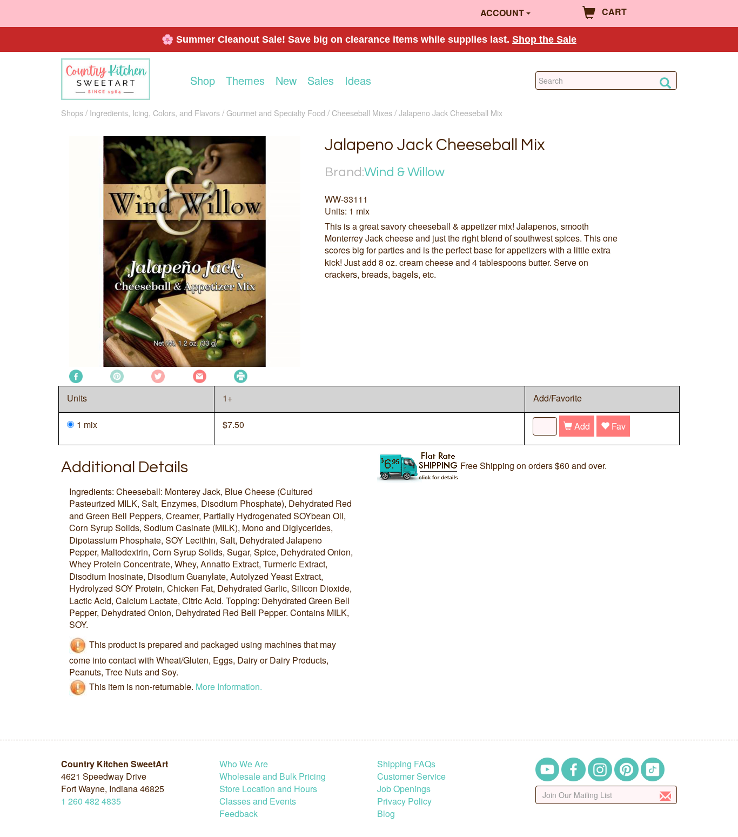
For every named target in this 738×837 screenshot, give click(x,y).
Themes (245, 80)
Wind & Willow (404, 172)
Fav (617, 426)
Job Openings (404, 788)
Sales (320, 80)
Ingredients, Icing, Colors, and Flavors (155, 112)
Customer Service (411, 776)
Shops (72, 112)
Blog (386, 813)
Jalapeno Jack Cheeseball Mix (450, 112)
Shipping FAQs (406, 764)
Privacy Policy (404, 801)
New (286, 80)
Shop (202, 80)
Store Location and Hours (268, 788)
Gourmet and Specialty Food (275, 112)
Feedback (238, 813)
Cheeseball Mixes (362, 112)
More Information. (229, 686)
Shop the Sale (544, 39)
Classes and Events (257, 801)
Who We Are (243, 764)
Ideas (358, 80)
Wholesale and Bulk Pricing (272, 776)
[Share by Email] (199, 375)
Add (581, 426)
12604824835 (91, 801)
